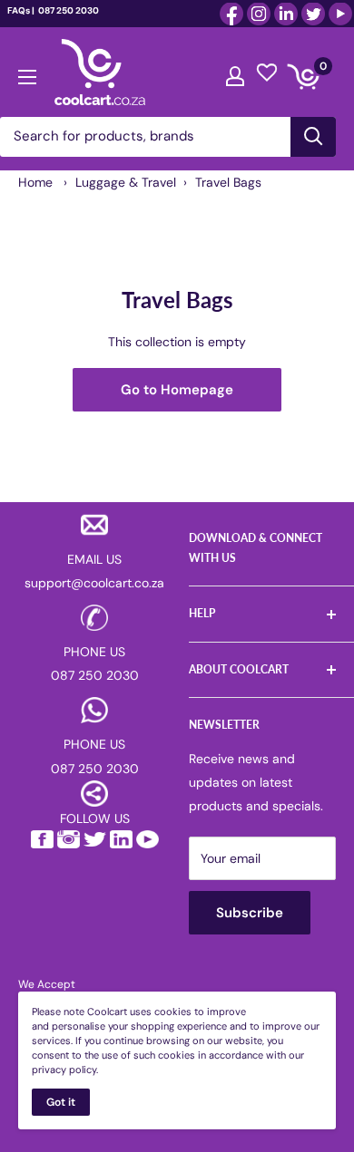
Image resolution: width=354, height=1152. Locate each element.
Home (35, 182)
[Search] (313, 137)
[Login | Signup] (235, 72)
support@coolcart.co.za (94, 583)
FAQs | (20, 10)
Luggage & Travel (125, 182)
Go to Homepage (177, 390)
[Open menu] (27, 72)
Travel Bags (228, 182)
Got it (60, 1102)
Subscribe (249, 913)
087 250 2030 (67, 10)
